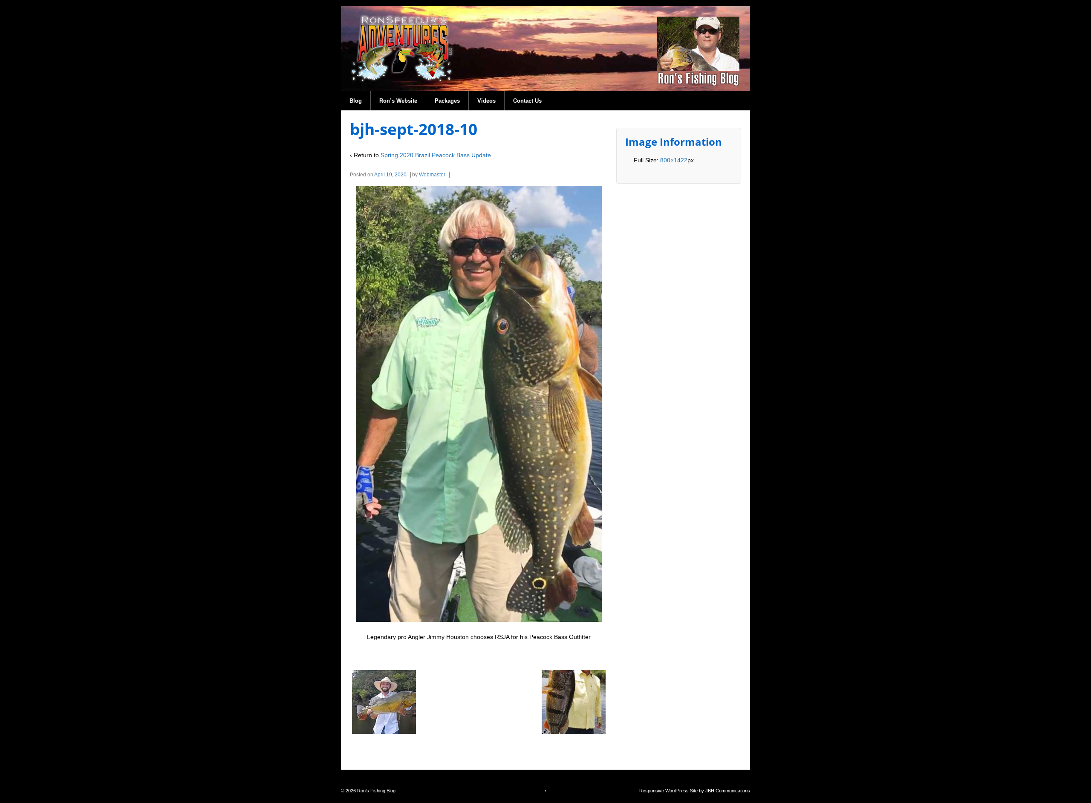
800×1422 (673, 160)
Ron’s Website (398, 101)
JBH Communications (727, 790)
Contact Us (527, 101)
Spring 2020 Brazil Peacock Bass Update (436, 155)
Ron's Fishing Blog (375, 790)
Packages (447, 101)
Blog (355, 101)
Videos (486, 101)
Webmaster (432, 175)
